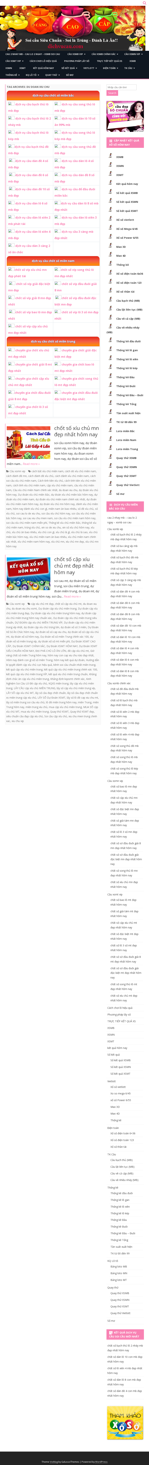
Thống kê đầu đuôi (128, 341)
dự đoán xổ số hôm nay (25, 636)
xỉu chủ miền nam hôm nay (34, 541)
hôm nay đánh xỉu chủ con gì (30, 508)
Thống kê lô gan (127, 350)
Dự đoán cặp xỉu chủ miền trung (57, 608)
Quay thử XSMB (126, 458)
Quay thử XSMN (126, 467)
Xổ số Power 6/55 (127, 237)
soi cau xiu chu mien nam (38, 518)
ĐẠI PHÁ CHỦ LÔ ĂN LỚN (50, 651)
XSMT (22, 68)
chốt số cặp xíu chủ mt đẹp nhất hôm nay (74, 566)
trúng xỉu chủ (32, 527)
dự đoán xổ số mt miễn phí (54, 641)
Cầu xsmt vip (13, 61)
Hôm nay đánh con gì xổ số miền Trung (29, 660)
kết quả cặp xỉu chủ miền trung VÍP (26, 674)
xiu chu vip (18, 721)
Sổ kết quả (68, 68)
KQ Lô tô (31, 75)
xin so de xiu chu (51, 527)
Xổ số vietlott (125, 219)
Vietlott (88, 68)
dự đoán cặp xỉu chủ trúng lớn (41, 627)
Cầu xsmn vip (132, 54)
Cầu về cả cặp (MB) (128, 318)
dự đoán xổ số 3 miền (73, 627)
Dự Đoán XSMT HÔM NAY (62, 646)
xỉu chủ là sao (79, 532)
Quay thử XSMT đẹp (82, 711)
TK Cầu (128, 68)
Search (112, 93)
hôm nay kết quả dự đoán (69, 660)
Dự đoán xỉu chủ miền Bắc (34, 494)
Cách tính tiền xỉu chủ (50, 480)
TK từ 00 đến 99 (126, 422)
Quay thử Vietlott (128, 485)
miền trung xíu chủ (36, 707)
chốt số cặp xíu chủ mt (68, 604)
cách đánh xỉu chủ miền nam (72, 476)
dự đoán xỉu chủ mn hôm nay (57, 504)
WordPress (101, 1461)
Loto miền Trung (127, 449)
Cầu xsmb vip (75, 54)
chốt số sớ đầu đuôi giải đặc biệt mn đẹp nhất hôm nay (126, 859)
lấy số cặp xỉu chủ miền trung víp (76, 688)
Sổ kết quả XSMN (127, 202)
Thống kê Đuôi (125, 386)
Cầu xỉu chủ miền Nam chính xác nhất (35, 490)
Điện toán (109, 68)
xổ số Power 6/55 (120, 1100)
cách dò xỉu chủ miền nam (80, 471)
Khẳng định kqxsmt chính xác (67, 679)
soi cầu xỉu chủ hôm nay (55, 513)
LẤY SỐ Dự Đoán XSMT (51, 697)
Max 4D (121, 255)
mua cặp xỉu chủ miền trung (65, 707)
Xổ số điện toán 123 (129, 282)
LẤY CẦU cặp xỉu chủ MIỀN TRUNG (34, 688)
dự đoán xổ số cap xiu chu (51, 632)
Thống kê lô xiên (127, 359)
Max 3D (121, 247)
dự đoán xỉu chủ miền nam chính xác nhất (60, 499)
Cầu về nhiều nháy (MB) (124, 1180)
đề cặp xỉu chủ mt (78, 651)
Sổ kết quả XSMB (127, 193)
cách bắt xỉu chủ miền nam (47, 471)
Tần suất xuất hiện (128, 413)
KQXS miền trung (59, 683)
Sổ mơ (69, 75)
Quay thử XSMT (59, 711)
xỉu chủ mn (57, 541)
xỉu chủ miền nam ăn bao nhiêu (48, 537)
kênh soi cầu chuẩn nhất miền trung (74, 664)
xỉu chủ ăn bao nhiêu (24, 532)
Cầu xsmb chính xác (104, 54)
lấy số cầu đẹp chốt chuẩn (50, 693)
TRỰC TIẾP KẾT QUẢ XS (109, 61)
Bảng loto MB (118, 1266)
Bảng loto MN (118, 1273)
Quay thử (51, 75)
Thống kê (11, 75)
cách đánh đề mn (16, 476)
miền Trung (84, 702)
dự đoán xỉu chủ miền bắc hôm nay (72, 494)
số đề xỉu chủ (86, 508)
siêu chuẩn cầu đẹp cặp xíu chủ (24, 716)
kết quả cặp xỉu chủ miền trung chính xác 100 (70, 669)
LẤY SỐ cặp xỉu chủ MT (20, 693)
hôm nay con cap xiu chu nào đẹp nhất (71, 655)
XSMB (133, 61)
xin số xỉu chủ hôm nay (75, 527)
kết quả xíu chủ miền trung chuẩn (68, 674)
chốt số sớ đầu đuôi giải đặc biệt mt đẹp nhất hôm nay (125, 973)
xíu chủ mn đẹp (75, 541)
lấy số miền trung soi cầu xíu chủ (25, 702)
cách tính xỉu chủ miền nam (29, 485)
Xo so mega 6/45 (120, 1093)
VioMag (54, 1461)
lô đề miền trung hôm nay (61, 702)
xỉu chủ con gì (46, 532)
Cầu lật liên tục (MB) (129, 309)
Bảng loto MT (118, 1280)
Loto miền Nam (126, 440)
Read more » (31, 464)
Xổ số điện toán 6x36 (129, 273)
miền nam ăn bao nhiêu (62, 508)
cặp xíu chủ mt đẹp (42, 604)
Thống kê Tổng (126, 404)
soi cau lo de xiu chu (28, 513)
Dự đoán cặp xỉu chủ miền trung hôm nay (55, 613)
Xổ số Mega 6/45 (127, 229)
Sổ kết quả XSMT (127, 211)
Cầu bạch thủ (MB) (128, 300)
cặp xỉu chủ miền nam (60, 485)
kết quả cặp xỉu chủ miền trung (24, 669)
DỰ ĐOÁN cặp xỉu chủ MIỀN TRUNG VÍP (39, 622)
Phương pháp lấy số (76, 61)
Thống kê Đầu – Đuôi (129, 395)
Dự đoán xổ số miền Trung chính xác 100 (64, 636)
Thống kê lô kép (127, 368)
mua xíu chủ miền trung (35, 711)
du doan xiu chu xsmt (24, 608)
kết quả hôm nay (43, 68)
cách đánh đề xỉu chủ (40, 476)
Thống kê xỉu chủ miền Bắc (64, 522)
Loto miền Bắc (125, 431)
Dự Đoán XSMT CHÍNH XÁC (29, 646)
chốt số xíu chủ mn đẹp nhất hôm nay (76, 431)
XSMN (8, 68)
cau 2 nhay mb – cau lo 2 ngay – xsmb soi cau (32, 54)
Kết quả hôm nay (127, 184)
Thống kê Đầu (125, 377)
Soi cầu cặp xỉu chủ (55, 716)
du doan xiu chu (68, 490)
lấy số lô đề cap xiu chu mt (82, 697)
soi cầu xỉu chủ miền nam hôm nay (74, 518)
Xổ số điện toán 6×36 (122, 1133)
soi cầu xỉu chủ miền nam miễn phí (26, 522)
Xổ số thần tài (125, 291)
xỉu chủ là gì (63, 532)
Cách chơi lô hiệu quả (43, 61)
